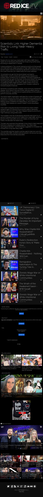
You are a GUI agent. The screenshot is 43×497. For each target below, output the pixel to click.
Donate (21, 323)
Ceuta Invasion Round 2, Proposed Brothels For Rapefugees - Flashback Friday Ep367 (21, 446)
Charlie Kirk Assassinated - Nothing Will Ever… (30, 253)
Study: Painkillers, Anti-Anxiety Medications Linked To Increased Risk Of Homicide (31, 368)
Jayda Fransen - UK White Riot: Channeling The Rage (9, 463)
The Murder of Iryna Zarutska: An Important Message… (30, 221)
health (10, 57)
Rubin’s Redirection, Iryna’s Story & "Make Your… (29, 242)
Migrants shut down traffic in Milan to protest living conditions (11, 367)
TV (25, 454)
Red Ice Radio (6, 423)
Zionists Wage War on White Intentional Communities (29, 275)
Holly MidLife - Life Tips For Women (11, 394)
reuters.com (9, 54)
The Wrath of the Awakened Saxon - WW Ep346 (28, 286)
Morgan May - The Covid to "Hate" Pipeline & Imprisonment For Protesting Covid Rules (10, 474)
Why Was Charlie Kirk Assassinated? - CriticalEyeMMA (29, 232)
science (15, 57)
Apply (21, 313)
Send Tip (21, 334)
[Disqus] (21, 154)
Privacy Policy (21, 491)
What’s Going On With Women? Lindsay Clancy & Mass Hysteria (31, 463)
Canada (6, 57)
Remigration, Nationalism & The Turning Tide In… (28, 264)
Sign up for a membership (6, 319)
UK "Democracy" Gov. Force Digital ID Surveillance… (29, 210)
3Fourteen (5, 454)
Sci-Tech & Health (37, 57)
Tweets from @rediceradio (12, 340)
